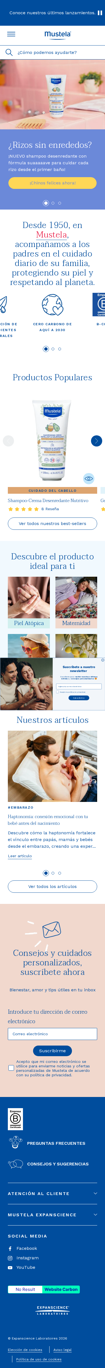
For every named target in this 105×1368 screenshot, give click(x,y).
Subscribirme (79, 698)
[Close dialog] (102, 660)
